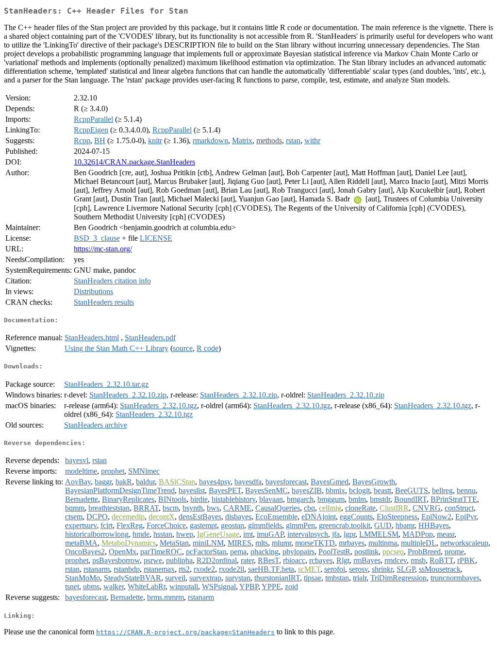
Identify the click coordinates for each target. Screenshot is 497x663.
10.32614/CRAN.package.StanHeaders (134, 162)
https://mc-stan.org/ (103, 249)
